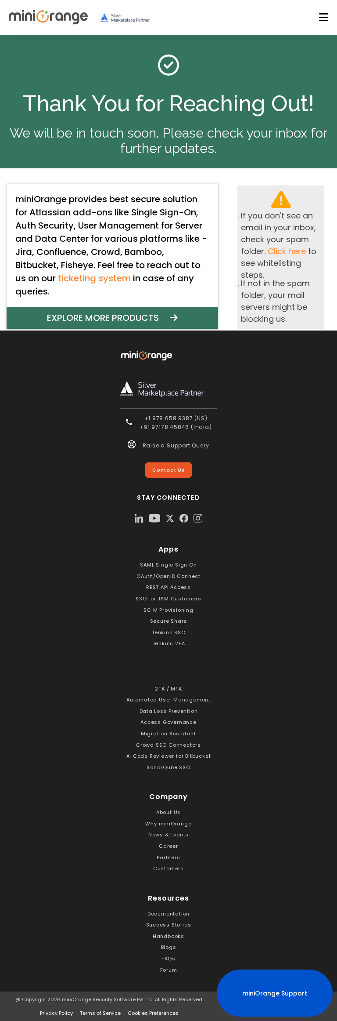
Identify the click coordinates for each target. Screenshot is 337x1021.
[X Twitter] (169, 518)
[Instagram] (198, 518)
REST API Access (168, 587)
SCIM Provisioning (168, 610)
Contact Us (168, 469)
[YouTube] (154, 518)
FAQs (168, 958)
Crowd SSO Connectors (168, 744)
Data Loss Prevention (169, 711)
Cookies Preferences (153, 1013)
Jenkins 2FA (168, 643)
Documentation (168, 913)
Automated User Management (168, 699)
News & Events (168, 834)
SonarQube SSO (168, 767)
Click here (287, 251)
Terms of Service (100, 1013)
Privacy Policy (56, 1013)
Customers (168, 868)
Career (168, 846)
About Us (168, 812)
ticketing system (94, 278)
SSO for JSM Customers (168, 598)
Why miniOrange (168, 823)
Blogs (168, 947)
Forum (168, 970)
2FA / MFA (168, 688)
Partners (168, 857)
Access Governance (168, 722)
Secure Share (168, 621)
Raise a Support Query (176, 445)
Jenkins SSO (168, 632)
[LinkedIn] (139, 518)
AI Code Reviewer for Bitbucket (168, 755)
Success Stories (168, 924)
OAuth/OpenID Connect (168, 576)
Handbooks (168, 936)
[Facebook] (183, 518)
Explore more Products (108, 318)
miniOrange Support (274, 993)
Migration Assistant (168, 733)
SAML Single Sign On (168, 564)
